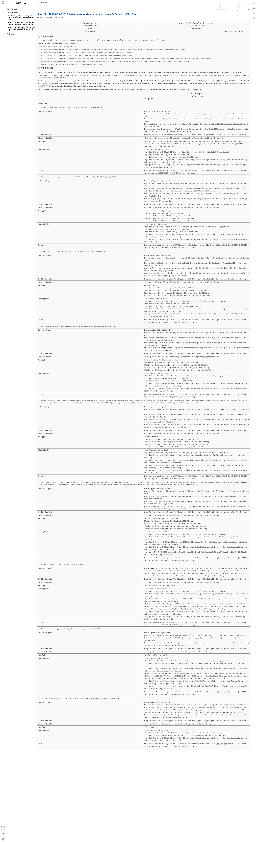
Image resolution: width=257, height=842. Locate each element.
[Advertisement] (21, 72)
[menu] (3, 418)
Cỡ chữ (242, 7)
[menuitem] (3, 2)
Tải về (237, 7)
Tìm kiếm (219, 7)
